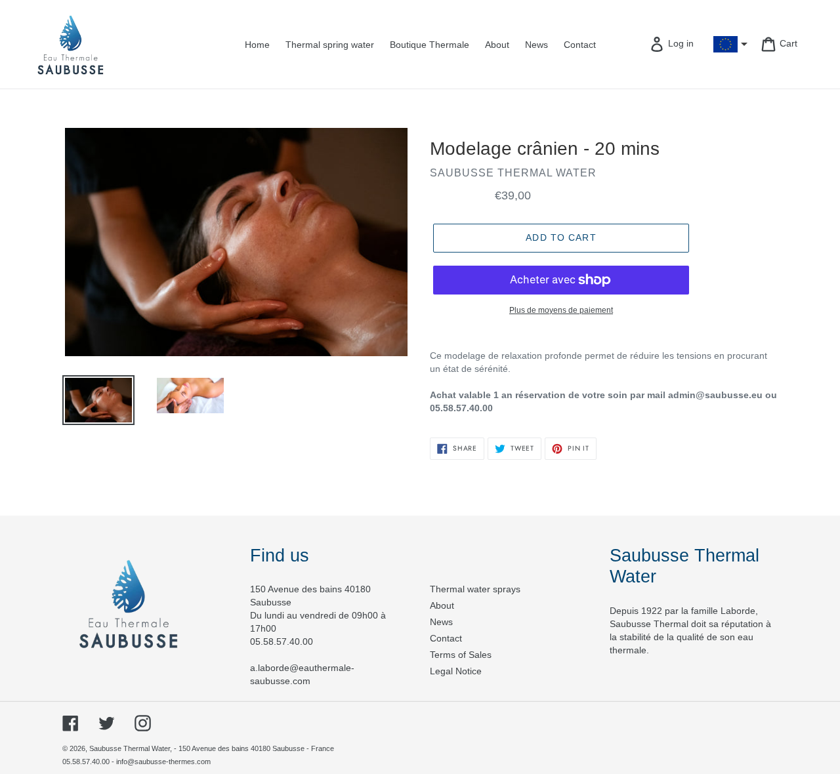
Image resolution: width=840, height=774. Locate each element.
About (442, 605)
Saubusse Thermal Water (129, 748)
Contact (446, 638)
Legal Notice (456, 671)
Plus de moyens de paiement (561, 310)
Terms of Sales (461, 654)
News (441, 622)
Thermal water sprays (475, 589)
